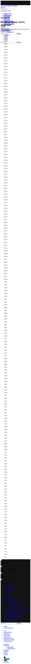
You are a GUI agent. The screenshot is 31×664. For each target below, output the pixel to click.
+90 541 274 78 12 (12, 614)
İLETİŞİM (7, 608)
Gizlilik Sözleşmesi (12, 601)
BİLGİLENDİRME (9, 599)
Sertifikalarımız (11, 590)
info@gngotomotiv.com (13, 616)
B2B (2, 4)
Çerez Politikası (11, 604)
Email (5, 660)
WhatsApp (7, 659)
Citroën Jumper (8, 13)
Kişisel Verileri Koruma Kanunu (15, 605)
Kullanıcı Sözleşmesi (12, 602)
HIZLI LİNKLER (9, 586)
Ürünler (9, 593)
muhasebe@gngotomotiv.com (15, 617)
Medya (9, 595)
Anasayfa (9, 587)
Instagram (6, 662)
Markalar (9, 592)
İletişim (9, 596)
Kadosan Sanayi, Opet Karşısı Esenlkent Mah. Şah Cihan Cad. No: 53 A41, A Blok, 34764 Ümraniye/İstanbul (18, 611)
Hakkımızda (10, 32)
